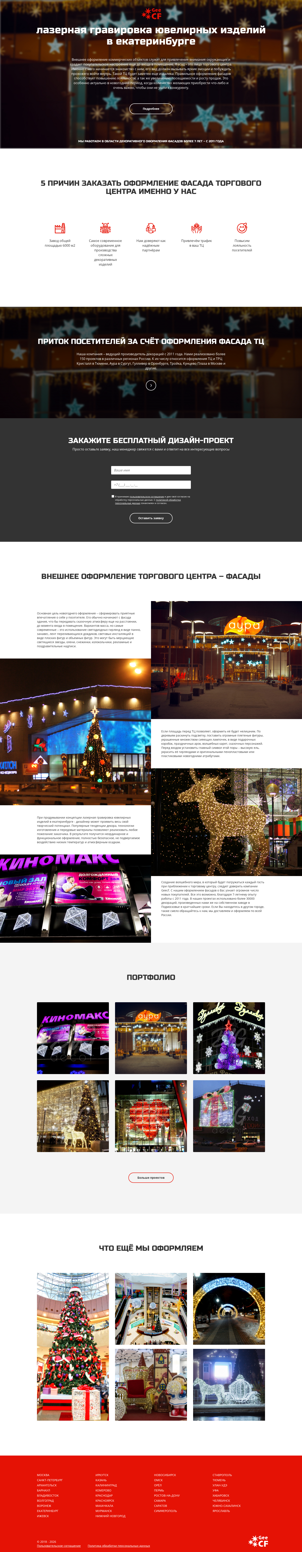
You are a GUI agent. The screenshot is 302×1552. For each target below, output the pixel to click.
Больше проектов (151, 1178)
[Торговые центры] (151, 1309)
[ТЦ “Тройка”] (229, 1116)
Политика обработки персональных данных (119, 1546)
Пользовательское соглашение (59, 1546)
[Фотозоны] (151, 1385)
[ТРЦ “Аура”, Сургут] (151, 1038)
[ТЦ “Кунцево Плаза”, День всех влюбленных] (151, 1116)
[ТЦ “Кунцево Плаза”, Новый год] (73, 1116)
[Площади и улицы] (229, 1385)
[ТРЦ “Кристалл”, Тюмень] (73, 1038)
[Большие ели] (73, 1347)
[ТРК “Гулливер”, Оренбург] (229, 1038)
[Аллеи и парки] (229, 1309)
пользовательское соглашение (147, 496)
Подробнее (151, 109)
